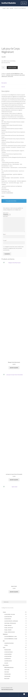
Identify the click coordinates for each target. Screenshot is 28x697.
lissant (12, 75)
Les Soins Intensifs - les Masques (11, 620)
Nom (4, 234)
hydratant (8, 75)
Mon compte (4, 695)
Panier (21, 694)
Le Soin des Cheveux (8, 651)
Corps (7, 8)
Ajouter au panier (12, 67)
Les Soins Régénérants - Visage (10, 638)
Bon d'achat (6, 678)
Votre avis (5, 216)
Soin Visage (6, 669)
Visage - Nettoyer (7, 625)
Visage (4, 612)
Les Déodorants (7, 658)
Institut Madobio (8, 3)
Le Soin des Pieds (7, 656)
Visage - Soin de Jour (8, 627)
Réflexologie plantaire (8, 667)
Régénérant (5, 634)
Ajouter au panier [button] (14, 367)
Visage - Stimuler (7, 629)
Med (4, 640)
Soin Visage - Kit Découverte (10, 623)
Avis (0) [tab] (3, 86)
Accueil (4, 8)
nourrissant (16, 75)
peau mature (22, 75)
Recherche (14, 695)
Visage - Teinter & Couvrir (9, 632)
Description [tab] (4, 83)
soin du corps (10, 76)
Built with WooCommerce (7, 689)
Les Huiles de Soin (8, 660)
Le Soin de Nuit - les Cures (9, 614)
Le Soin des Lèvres (8, 616)
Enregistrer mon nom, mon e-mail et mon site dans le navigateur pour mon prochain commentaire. (13, 248)
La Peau (6, 645)
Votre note (6, 213)
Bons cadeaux (6, 665)
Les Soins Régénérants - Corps (17, 73)
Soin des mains (7, 674)
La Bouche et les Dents (9, 643)
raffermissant (4, 76)
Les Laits (11, 8)
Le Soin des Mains (8, 654)
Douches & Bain (7, 649)
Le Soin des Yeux (7, 618)
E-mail (5, 240)
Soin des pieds (7, 676)
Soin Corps (6, 671)
